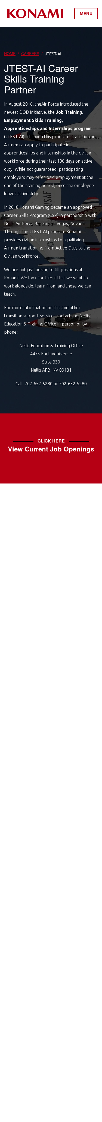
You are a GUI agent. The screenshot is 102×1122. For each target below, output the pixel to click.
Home (10, 53)
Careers (30, 53)
